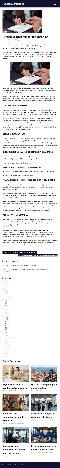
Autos (6, 290)
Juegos (7, 316)
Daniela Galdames (15, 390)
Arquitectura (8, 286)
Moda (6, 326)
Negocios (7, 332)
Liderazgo (7, 322)
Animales (7, 284)
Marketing (7, 324)
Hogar (6, 312)
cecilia (13, 40)
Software (7, 348)
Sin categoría (8, 346)
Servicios (7, 344)
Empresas (25, 40)
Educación (7, 298)
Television (7, 352)
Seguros (7, 342)
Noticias (7, 334)
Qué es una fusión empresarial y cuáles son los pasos (20, 253)
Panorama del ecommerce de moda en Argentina (14, 417)
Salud (6, 340)
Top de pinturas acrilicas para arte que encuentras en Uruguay (37, 255)
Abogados (19, 40)
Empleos (7, 300)
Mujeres (7, 328)
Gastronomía (8, 310)
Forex (6, 308)
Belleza (7, 292)
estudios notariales (43, 110)
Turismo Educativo (10, 356)
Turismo (7, 354)
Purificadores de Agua (11, 338)
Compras (7, 294)
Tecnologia (8, 350)
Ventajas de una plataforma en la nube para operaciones (13, 450)
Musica (7, 330)
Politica (7, 336)
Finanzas (7, 304)
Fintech (7, 306)
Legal (6, 318)
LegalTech (7, 320)
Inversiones (8, 314)
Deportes (7, 296)
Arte (6, 288)
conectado (18, 265)
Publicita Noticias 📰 (13, 3)
